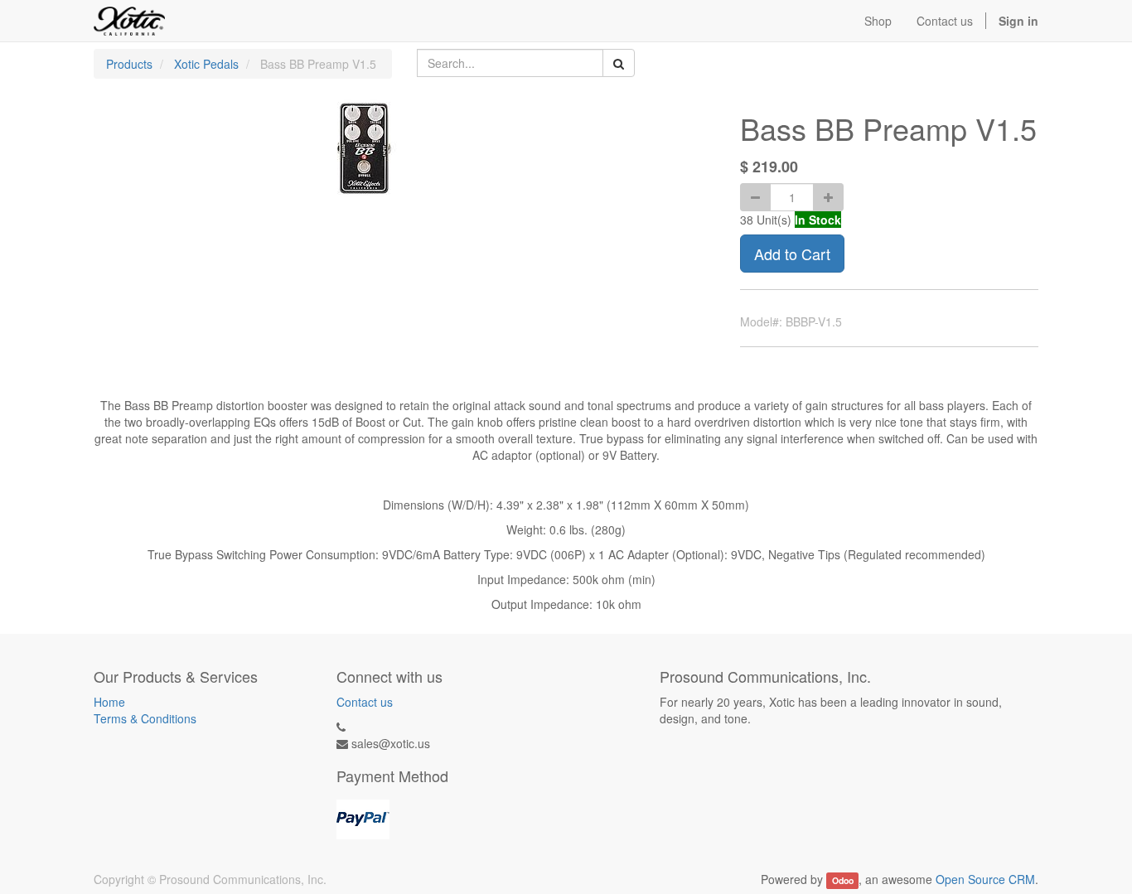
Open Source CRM (985, 879)
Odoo (843, 880)
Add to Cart (792, 253)
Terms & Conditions (145, 718)
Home (109, 701)
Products (129, 64)
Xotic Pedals (206, 64)
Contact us (364, 701)
